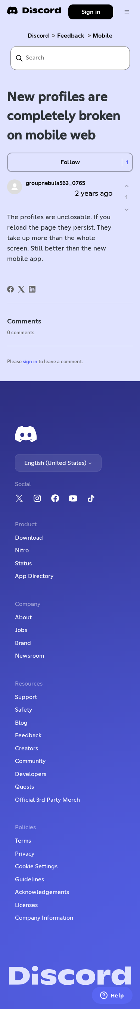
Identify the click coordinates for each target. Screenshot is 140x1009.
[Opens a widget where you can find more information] (112, 996)
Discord (38, 36)
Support (26, 697)
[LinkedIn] (32, 289)
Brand (23, 643)
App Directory (34, 576)
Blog (21, 723)
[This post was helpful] (126, 185)
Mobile (102, 36)
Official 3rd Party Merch (47, 800)
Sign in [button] (90, 12)
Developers (30, 774)
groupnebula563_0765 (55, 183)
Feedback (70, 36)
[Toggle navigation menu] (126, 12)
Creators (26, 748)
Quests (24, 787)
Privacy (24, 854)
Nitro (22, 550)
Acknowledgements (42, 892)
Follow (70, 162)
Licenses (26, 905)
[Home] (34, 13)
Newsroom (29, 656)
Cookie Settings (36, 866)
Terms (23, 841)
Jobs (21, 630)
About (23, 617)
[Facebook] (10, 289)
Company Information (44, 918)
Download (29, 538)
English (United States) (56, 463)
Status (23, 563)
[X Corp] (21, 289)
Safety (23, 710)
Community (30, 761)
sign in (30, 362)
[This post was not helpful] (126, 209)
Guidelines (29, 879)
